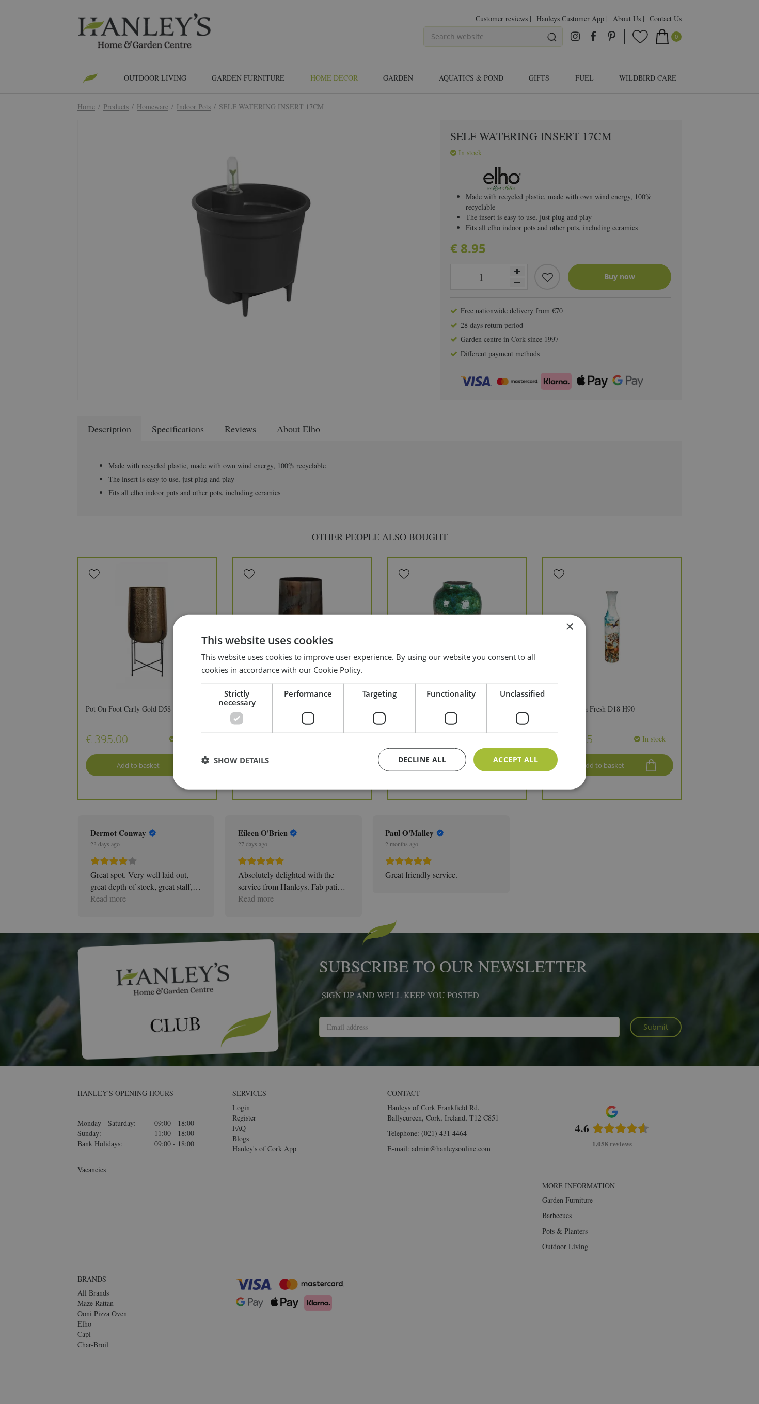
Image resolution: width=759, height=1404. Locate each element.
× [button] (569, 626)
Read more (384, 669)
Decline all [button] (422, 759)
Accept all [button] (515, 759)
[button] (235, 759)
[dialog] (379, 702)
